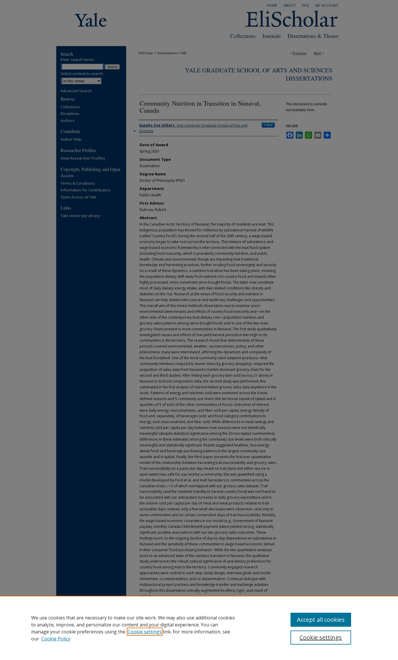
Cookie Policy (55, 638)
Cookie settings (145, 631)
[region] (199, 628)
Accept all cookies (321, 620)
